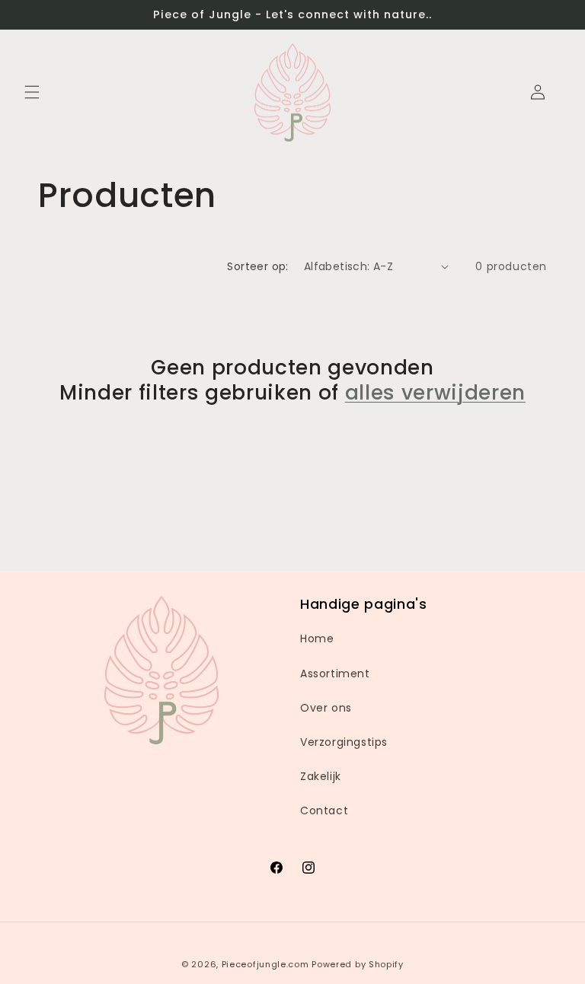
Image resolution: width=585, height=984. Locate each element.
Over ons (326, 707)
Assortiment (335, 673)
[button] (32, 92)
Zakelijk (320, 776)
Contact (324, 810)
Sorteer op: (257, 266)
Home (317, 638)
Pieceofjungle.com (265, 964)
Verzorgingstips (344, 742)
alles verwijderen (435, 393)
